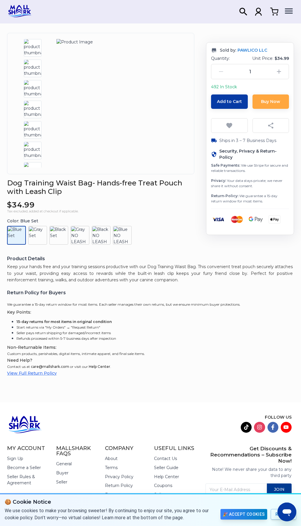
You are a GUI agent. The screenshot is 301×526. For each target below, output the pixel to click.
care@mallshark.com (50, 366)
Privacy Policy (119, 476)
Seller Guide (166, 467)
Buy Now (270, 101)
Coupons (163, 485)
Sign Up (15, 458)
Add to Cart (229, 101)
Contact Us (165, 458)
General (64, 463)
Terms (111, 467)
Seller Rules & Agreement (21, 480)
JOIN (279, 489)
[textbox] (150, 273)
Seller (61, 482)
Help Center (99, 366)
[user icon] (258, 11)
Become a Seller (24, 467)
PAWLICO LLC (252, 50)
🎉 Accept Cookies (244, 514)
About (111, 458)
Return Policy (119, 485)
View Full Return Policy (32, 373)
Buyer (62, 473)
